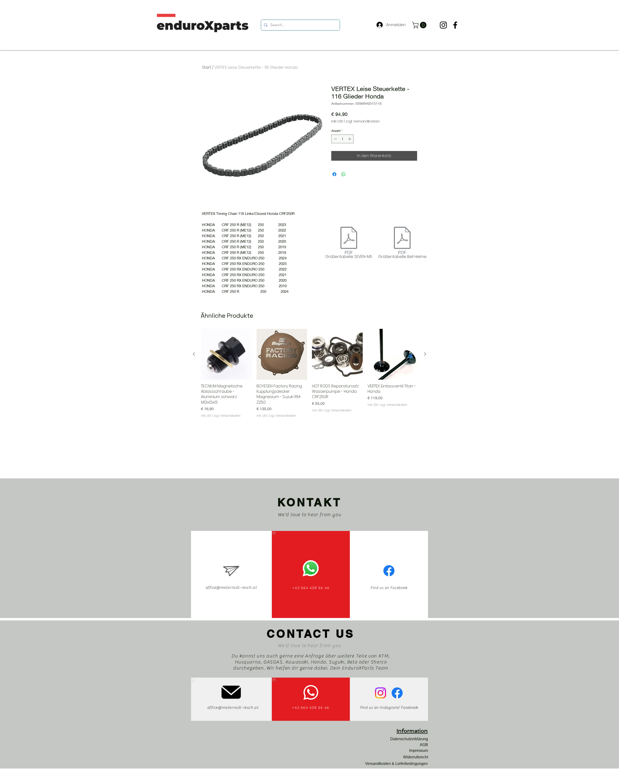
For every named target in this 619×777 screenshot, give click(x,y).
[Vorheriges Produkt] (194, 354)
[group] (309, 373)
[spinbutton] (342, 139)
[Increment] (350, 139)
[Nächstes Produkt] (425, 354)
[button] (420, 25)
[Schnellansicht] (226, 354)
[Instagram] (443, 25)
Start (206, 67)
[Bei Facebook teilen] (334, 174)
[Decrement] (335, 139)
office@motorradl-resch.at (231, 587)
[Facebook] (455, 25)
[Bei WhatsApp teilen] (343, 174)
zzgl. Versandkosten (363, 121)
